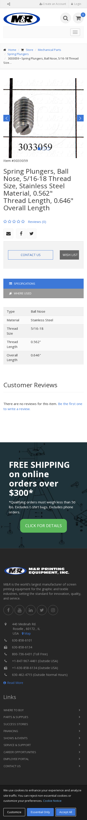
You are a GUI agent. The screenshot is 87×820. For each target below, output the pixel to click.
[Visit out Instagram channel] (53, 610)
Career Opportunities (20, 752)
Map (27, 633)
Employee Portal (16, 759)
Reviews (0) (37, 221)
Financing (11, 731)
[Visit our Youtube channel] (19, 610)
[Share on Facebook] (21, 233)
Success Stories (16, 724)
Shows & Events (16, 738)
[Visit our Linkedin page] (31, 610)
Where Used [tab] (22, 293)
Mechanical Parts (49, 50)
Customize (14, 812)
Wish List (70, 255)
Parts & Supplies (16, 717)
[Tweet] (32, 233)
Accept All (65, 812)
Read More (15, 683)
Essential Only (40, 812)
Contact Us (31, 255)
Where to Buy (14, 710)
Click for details (43, 525)
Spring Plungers (18, 54)
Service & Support (17, 745)
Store (29, 50)
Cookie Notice (52, 801)
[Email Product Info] (8, 233)
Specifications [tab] (24, 284)
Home (12, 50)
